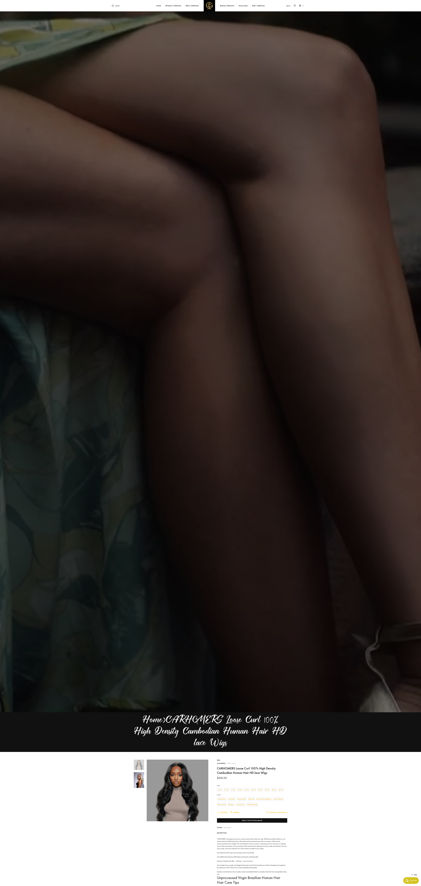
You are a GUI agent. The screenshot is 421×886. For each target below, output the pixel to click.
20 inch (246, 790)
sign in (288, 6)
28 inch (274, 790)
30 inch (280, 790)
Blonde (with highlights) (264, 799)
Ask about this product (278, 812)
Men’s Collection (192, 5)
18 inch (240, 790)
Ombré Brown (240, 804)
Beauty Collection (227, 5)
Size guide (223, 812)
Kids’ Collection (258, 5)
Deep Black (231, 799)
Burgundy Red (241, 799)
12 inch (220, 790)
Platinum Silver (222, 804)
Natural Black (222, 799)
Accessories (243, 5)
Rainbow (231, 804)
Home (158, 5)
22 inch (253, 790)
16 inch (233, 790)
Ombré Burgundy (252, 804)
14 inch (226, 790)
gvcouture (227, 827)
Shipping (236, 812)
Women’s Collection (173, 5)
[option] (139, 766)
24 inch (260, 790)
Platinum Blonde (278, 799)
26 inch (267, 790)
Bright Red (251, 799)
